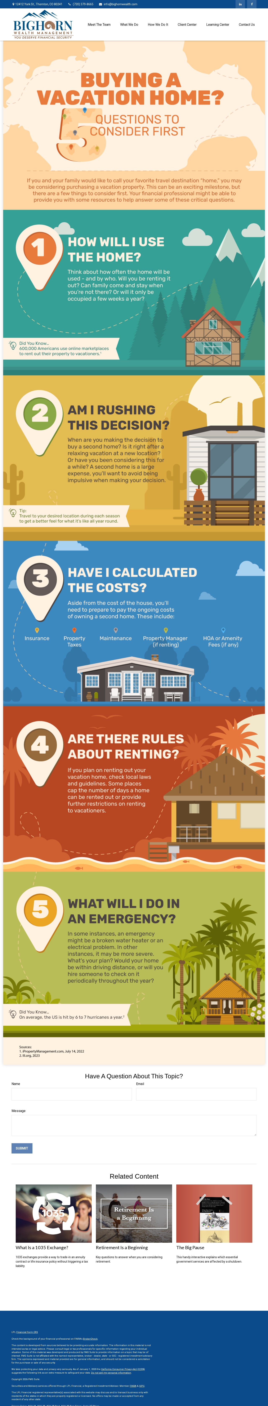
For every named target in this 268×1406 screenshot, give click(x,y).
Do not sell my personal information (111, 1372)
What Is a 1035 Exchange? (42, 1247)
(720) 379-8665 (83, 4)
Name (16, 1084)
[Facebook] (251, 4)
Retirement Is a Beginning (122, 1247)
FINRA (133, 1386)
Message (19, 1111)
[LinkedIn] (240, 4)
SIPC (141, 1386)
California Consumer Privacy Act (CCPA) (123, 1369)
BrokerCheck (90, 1339)
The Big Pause (190, 1247)
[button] (99, 24)
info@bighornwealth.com (120, 4)
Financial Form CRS (27, 1332)
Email (140, 1084)
